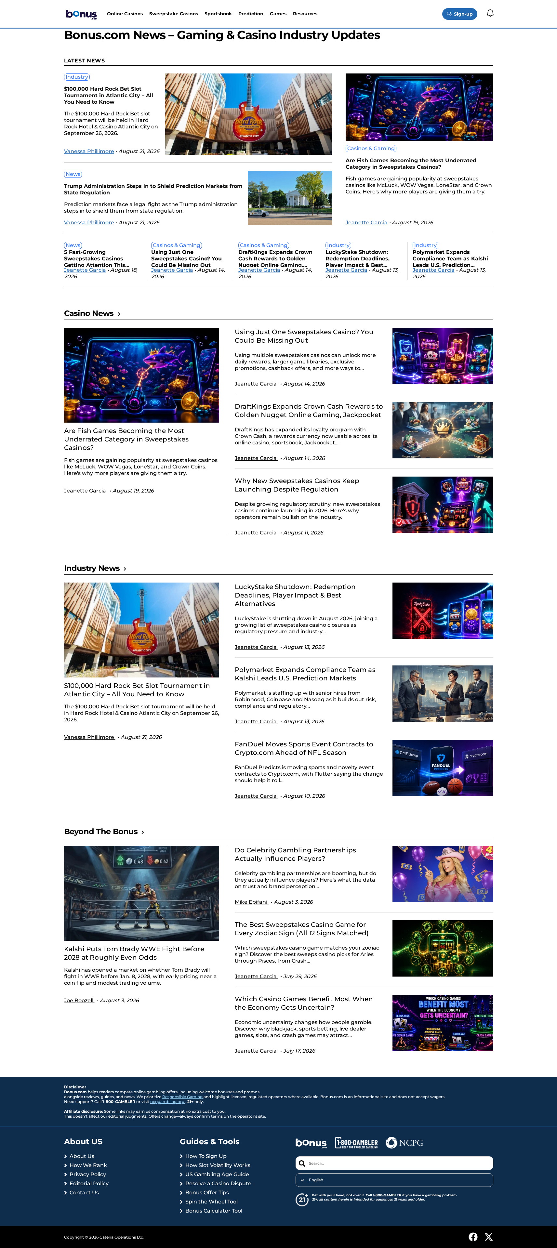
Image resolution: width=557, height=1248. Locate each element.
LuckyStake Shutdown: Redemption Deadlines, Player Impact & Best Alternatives (357, 258)
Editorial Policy (89, 1183)
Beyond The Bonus (101, 831)
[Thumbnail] (141, 375)
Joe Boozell (79, 1000)
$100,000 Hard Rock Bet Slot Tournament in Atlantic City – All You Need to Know (108, 95)
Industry (77, 77)
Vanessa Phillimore (89, 151)
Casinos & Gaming (371, 148)
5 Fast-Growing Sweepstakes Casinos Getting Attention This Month (94, 258)
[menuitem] (394, 1180)
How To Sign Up (206, 1156)
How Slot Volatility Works (217, 1165)
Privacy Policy (88, 1174)
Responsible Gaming (183, 1096)
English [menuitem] (316, 1180)
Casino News (89, 313)
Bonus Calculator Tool (213, 1211)
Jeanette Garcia (367, 222)
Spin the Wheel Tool (211, 1202)
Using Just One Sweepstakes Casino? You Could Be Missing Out (186, 258)
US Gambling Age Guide (217, 1174)
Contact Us (84, 1192)
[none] (394, 1180)
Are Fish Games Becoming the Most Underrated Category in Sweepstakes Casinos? (411, 163)
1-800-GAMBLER (387, 1195)
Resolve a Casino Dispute (218, 1183)
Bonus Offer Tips (207, 1192)
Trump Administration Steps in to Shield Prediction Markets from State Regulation (153, 189)
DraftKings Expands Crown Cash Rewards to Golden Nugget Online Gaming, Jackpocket (275, 258)
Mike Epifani (252, 902)
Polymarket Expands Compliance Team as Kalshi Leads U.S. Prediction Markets (450, 258)
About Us (82, 1156)
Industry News (92, 568)
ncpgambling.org (167, 1101)
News (73, 174)
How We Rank (88, 1165)
